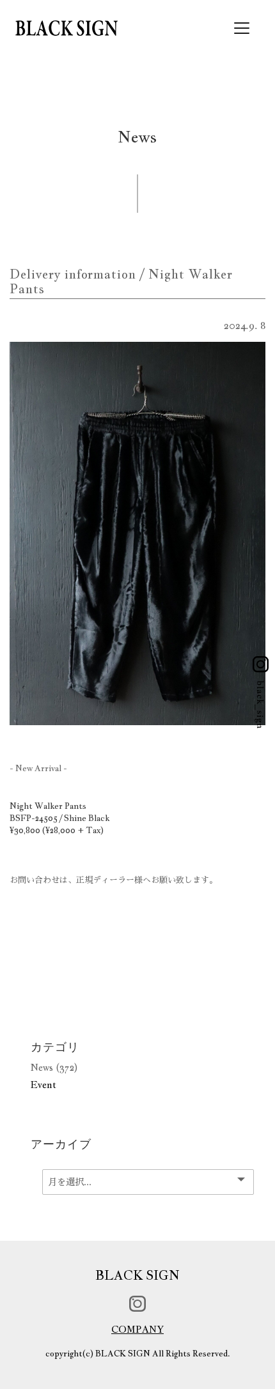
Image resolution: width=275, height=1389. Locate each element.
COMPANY (137, 1329)
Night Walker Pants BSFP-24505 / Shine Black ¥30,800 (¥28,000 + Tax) (59, 818)
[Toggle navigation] (242, 28)
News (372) (54, 1067)
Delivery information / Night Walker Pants (121, 281)
